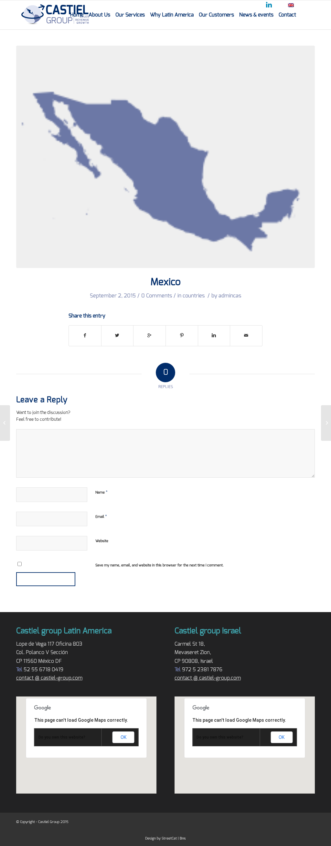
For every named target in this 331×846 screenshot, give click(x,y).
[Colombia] (326, 423)
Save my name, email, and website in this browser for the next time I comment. (159, 565)
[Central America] (5, 423)
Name (101, 492)
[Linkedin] (270, 6)
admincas (230, 295)
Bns (183, 838)
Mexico (166, 282)
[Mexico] (165, 157)
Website (101, 541)
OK (123, 737)
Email (101, 517)
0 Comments (156, 295)
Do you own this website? (61, 737)
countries (194, 295)
